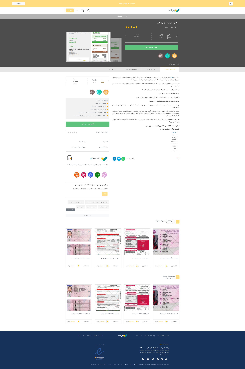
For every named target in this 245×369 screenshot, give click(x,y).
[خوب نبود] (70, 132)
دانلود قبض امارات (103, 207)
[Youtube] (147, 359)
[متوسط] (72, 132)
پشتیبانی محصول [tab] (131, 69)
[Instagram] (152, 359)
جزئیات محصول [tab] (169, 69)
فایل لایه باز (172, 64)
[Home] (122, 336)
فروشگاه (119, 16)
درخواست (18, 4)
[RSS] (142, 359)
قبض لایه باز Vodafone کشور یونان (110, 258)
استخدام (139, 336)
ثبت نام (70, 10)
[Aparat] (161, 359)
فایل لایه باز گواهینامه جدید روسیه (169, 258)
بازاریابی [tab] (111, 69)
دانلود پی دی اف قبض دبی (76, 202)
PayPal (174, 132)
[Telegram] (157, 359)
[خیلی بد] (68, 132)
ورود (76, 10)
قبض (171, 78)
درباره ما (89, 336)
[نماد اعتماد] (99, 354)
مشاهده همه (70, 209)
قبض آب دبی (80, 207)
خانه (126, 16)
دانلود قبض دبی (91, 207)
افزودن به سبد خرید (151, 47)
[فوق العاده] (76, 132)
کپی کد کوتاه (87, 216)
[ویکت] (173, 10)
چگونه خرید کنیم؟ (149, 336)
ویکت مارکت (96, 158)
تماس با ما (81, 336)
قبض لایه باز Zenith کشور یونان (140, 258)
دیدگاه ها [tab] (150, 69)
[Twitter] (165, 359)
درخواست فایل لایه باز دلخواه (127, 4)
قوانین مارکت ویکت (163, 336)
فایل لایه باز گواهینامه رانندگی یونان (81, 258)
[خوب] (74, 132)
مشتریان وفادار (98, 336)
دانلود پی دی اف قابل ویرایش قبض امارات (97, 202)
